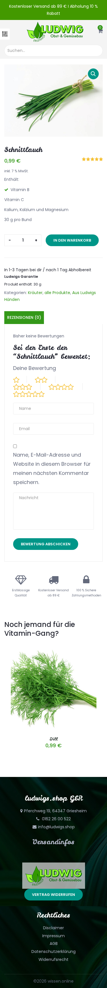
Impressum (53, 936)
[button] (100, 31)
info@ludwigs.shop (56, 827)
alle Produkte (57, 292)
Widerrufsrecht (53, 959)
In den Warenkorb (72, 240)
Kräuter (35, 292)
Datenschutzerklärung (53, 951)
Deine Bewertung (34, 368)
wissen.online (61, 981)
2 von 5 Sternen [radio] (45, 379)
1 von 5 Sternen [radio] (20, 379)
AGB (54, 943)
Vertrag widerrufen (53, 894)
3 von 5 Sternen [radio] (27, 386)
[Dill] (53, 648)
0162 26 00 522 (56, 819)
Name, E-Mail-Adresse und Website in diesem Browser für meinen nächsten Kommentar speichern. (52, 468)
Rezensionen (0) (24, 317)
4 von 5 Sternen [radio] (66, 386)
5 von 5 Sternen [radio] (33, 393)
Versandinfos (53, 842)
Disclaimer (53, 928)
